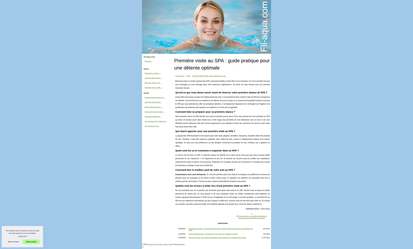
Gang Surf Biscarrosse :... (153, 78)
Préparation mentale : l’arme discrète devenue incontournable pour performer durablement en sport (221, 229)
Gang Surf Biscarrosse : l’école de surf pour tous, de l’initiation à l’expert (213, 234)
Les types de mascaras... (153, 102)
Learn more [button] (22, 236)
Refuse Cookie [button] (13, 242)
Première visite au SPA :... (153, 87)
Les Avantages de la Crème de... (156, 121)
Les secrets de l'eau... (152, 126)
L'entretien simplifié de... (153, 116)
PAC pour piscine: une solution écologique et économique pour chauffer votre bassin (252, 217)
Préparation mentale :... (153, 73)
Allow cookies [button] (31, 242)
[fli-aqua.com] (206, 27)
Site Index (148, 61)
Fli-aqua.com (151, 244)
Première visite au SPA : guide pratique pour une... (209, 76)
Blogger (182, 244)
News (188, 76)
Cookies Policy (167, 244)
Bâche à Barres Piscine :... (154, 107)
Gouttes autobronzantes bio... (155, 97)
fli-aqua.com (180, 76)
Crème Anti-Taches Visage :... (155, 112)
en (142, 246)
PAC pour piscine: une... (153, 83)
